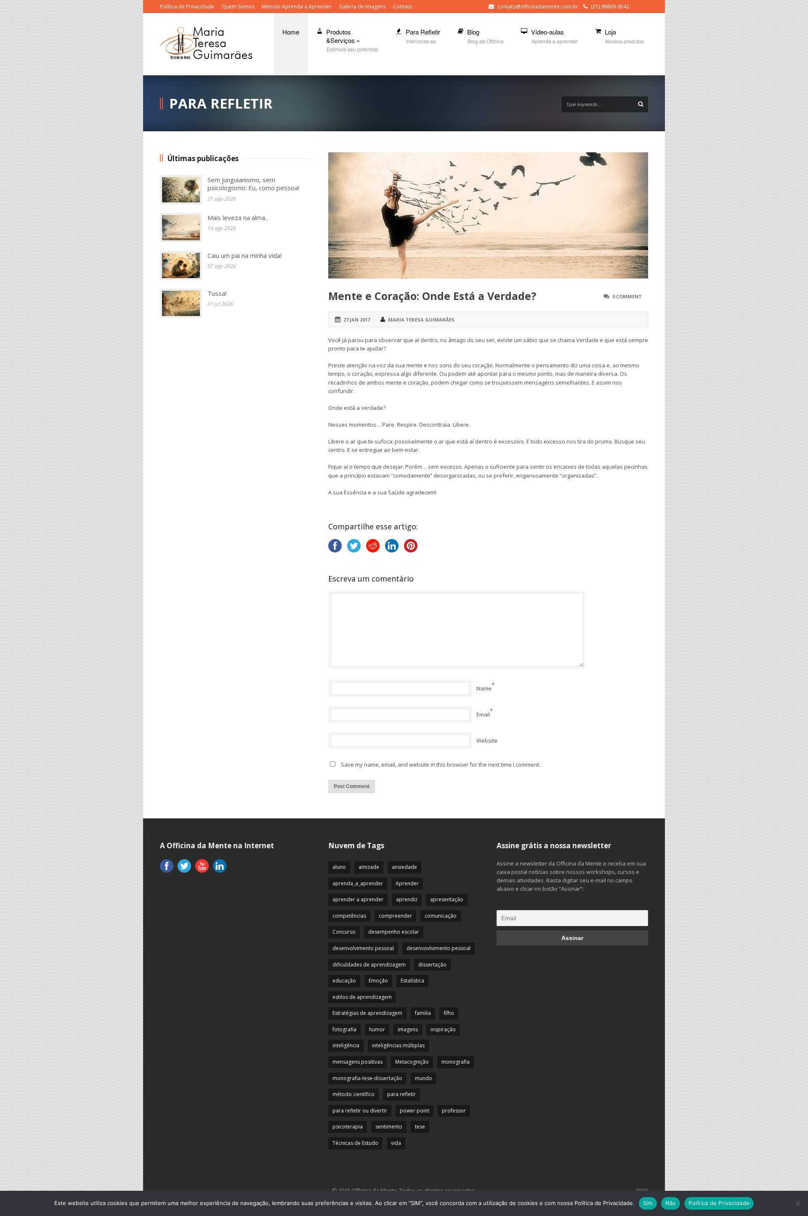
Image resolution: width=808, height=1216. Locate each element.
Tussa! (216, 293)
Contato (402, 6)
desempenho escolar (393, 931)
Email (483, 714)
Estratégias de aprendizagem (367, 1013)
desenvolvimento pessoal (363, 948)
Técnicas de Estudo (355, 1143)
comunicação (441, 915)
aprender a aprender (357, 899)
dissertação (432, 964)
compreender (395, 915)
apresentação (446, 899)
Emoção (378, 980)
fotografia (344, 1029)
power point (414, 1110)
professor (454, 1110)
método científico (353, 1094)
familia (423, 1013)
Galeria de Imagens (362, 6)
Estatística (412, 980)
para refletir (401, 1094)
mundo (423, 1078)
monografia (455, 1061)
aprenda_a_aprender (357, 883)
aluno (339, 867)
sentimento (388, 1126)
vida (396, 1143)
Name (484, 688)
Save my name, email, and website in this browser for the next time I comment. (440, 764)
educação (344, 980)
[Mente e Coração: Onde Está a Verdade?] (488, 215)
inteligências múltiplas (398, 1045)
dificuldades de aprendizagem (369, 964)
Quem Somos (238, 6)
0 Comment (627, 296)
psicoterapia (347, 1126)
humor (377, 1029)
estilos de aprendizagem (362, 997)
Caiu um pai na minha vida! (244, 255)
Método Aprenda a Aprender (297, 6)
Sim (648, 1203)
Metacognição (412, 1061)
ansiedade (404, 867)
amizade (369, 867)
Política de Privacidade (187, 6)
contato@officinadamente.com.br (537, 6)
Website (486, 740)
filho (449, 1013)
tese (420, 1126)
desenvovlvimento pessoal (438, 948)
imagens (408, 1029)
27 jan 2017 (356, 319)
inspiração (443, 1029)
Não (670, 1203)
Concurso (344, 931)
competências (349, 915)
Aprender (407, 883)
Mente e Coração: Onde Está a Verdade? (432, 296)
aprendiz (406, 899)
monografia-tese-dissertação (367, 1078)
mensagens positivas (357, 1061)
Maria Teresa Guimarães (421, 319)
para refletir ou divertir (359, 1110)
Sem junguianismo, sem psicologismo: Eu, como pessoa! (253, 183)
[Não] (797, 1203)
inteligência (345, 1045)
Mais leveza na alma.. (237, 217)
